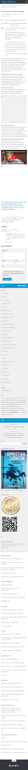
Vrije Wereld (7, 14)
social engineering (5, 221)
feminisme (21, 217)
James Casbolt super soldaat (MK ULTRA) (12, 576)
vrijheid (3, 414)
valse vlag (8, 412)
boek (2, 400)
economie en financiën (7, 317)
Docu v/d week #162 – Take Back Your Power (13, 666)
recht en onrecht (6, 365)
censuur (5, 400)
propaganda (4, 408)
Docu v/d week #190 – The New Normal (12, 687)
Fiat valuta (4, 675)
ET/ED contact (5, 320)
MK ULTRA (3, 406)
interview (6, 404)
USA (5, 412)
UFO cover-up (5, 372)
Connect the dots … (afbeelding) (9, 622)
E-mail (15, 260)
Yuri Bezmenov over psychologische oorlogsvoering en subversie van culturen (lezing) (12, 205)
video (19, 412)
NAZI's (12, 406)
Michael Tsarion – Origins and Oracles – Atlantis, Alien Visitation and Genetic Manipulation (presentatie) (11, 710)
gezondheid (5, 334)
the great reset (22, 410)
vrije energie (5, 378)
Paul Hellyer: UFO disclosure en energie (11, 724)
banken (13, 398)
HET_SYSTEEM (9, 234)
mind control (23, 404)
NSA (16, 406)
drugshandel (25, 400)
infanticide (8, 219)
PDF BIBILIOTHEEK (17, 490)
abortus (6, 217)
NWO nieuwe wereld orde (18, 5)
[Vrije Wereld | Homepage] (11, 2)
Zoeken (3, 441)
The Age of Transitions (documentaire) (11, 650)
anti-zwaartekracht (8, 398)
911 (4, 398)
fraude (6, 402)
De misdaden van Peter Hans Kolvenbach (12, 613)
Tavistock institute (10, 209)
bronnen (4, 307)
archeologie (5, 293)
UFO (3, 412)
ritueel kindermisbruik (11, 408)
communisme (13, 400)
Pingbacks (15, 229)
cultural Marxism (15, 217)
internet (2, 404)
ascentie (4, 296)
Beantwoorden (9, 241)
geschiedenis (16, 402)
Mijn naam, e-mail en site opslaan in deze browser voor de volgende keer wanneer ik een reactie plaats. (13, 273)
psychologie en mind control (9, 7)
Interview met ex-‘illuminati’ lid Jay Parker (12, 610)
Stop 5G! (3, 738)
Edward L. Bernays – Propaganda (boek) (14, 202)
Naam (4, 260)
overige (4, 358)
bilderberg (23, 398)
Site (3, 266)
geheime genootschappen (8, 327)
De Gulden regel (5, 601)
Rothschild (3, 410)
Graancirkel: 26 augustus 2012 (9, 593)
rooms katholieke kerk (20, 408)
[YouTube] (23, 286)
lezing (18, 404)
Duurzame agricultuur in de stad (9, 699)
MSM (7, 406)
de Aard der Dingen (6, 310)
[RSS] (26, 286)
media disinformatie (7, 341)
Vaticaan (14, 412)
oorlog (20, 406)
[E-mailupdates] (19, 286)
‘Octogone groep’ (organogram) (9, 659)
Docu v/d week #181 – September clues (12, 558)
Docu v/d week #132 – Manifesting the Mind (13, 752)
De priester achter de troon (8, 573)
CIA (9, 217)
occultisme (4, 351)
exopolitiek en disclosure (8, 324)
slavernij (13, 410)
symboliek (17, 410)
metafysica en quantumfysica (9, 344)
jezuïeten (13, 404)
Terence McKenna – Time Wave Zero (11, 643)
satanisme (8, 410)
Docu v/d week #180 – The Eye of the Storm (13, 721)
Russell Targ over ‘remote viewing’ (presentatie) (14, 741)
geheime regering (6, 331)
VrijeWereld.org (23, 412)
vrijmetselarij (8, 414)
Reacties (6, 229)
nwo (18, 406)
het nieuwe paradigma (7, 337)
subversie (11, 221)
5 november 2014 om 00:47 (19, 234)
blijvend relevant (6, 5)
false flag (3, 402)
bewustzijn (18, 398)
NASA (9, 406)
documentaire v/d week (8, 314)
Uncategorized (5, 375)
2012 (2, 398)
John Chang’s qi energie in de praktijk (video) (13, 646)
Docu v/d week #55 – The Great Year (11, 634)
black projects (5, 300)
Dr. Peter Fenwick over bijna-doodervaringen (13, 597)
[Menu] (26, 2)
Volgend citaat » (5, 547)
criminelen (19, 400)
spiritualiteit (5, 368)
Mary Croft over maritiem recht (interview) (12, 662)
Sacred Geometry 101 (7, 626)
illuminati (3, 219)
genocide (10, 402)
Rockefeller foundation (16, 219)
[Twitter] (21, 286)
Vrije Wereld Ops (6, 382)
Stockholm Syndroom (6, 585)
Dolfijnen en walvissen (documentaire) (11, 683)
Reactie (5, 250)
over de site (5, 355)
